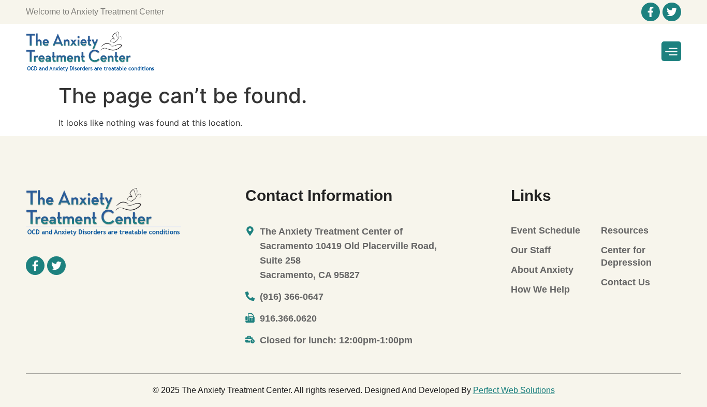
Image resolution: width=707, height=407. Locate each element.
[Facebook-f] (650, 12)
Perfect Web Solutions (514, 390)
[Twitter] (671, 12)
